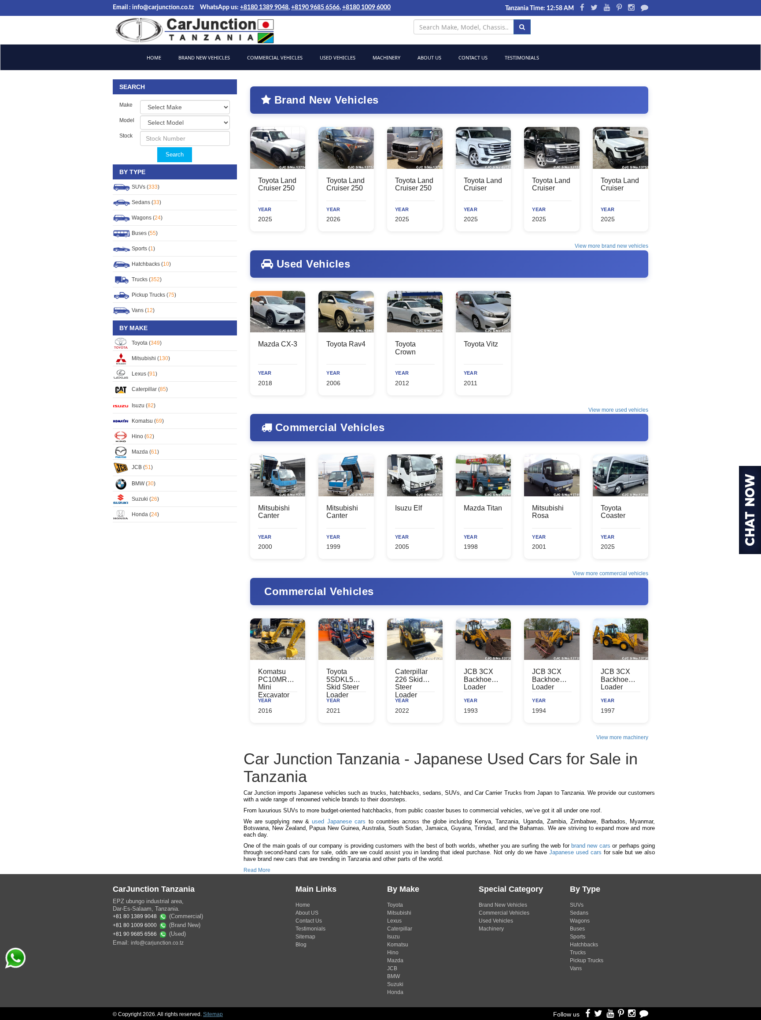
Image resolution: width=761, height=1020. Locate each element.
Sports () (142, 249)
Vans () (142, 310)
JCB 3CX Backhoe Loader (478, 679)
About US (307, 913)
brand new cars (590, 845)
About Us (428, 57)
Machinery (385, 57)
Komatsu (397, 945)
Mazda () (144, 452)
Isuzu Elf (408, 508)
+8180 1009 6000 (366, 7)
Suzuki (395, 984)
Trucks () (146, 279)
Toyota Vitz (481, 344)
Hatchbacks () (150, 264)
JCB (392, 968)
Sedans (579, 913)
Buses (577, 929)
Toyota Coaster (613, 512)
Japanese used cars (575, 852)
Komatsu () (147, 421)
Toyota (395, 905)
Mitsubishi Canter (274, 512)
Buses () (144, 233)
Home (153, 57)
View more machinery (622, 737)
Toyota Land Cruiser (483, 184)
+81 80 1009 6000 (135, 926)
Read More (257, 870)
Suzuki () (144, 499)
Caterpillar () (149, 389)
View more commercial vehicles (610, 573)
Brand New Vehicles (203, 57)
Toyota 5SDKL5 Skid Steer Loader (342, 683)
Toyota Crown (405, 348)
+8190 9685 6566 (315, 7)
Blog (301, 945)
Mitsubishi (399, 913)
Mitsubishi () (150, 358)
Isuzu (393, 937)
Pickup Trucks (586, 960)
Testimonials (521, 57)
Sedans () (145, 202)
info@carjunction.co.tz (157, 943)
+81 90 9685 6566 (135, 934)
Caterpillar (399, 929)
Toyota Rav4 (346, 344)
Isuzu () (142, 405)
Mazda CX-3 (277, 344)
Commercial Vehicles (274, 57)
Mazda (395, 960)
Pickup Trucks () (153, 295)
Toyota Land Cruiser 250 (277, 184)
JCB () (141, 467)
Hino (393, 952)
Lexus (394, 921)
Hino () (142, 436)
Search (175, 154)
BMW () (142, 483)
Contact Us (472, 57)
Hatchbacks (584, 945)
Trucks (578, 952)
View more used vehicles (618, 410)
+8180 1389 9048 (264, 7)
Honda (395, 992)
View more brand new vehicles (611, 246)
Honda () (144, 514)
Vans (576, 968)
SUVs (577, 905)
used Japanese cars (339, 821)
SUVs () (144, 187)
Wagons (580, 921)
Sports (577, 937)
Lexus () (143, 374)
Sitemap (305, 937)
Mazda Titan (483, 508)
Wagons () (146, 218)
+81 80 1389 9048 (135, 917)
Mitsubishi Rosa (548, 512)
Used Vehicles (336, 57)
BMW (393, 976)
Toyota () (146, 343)
